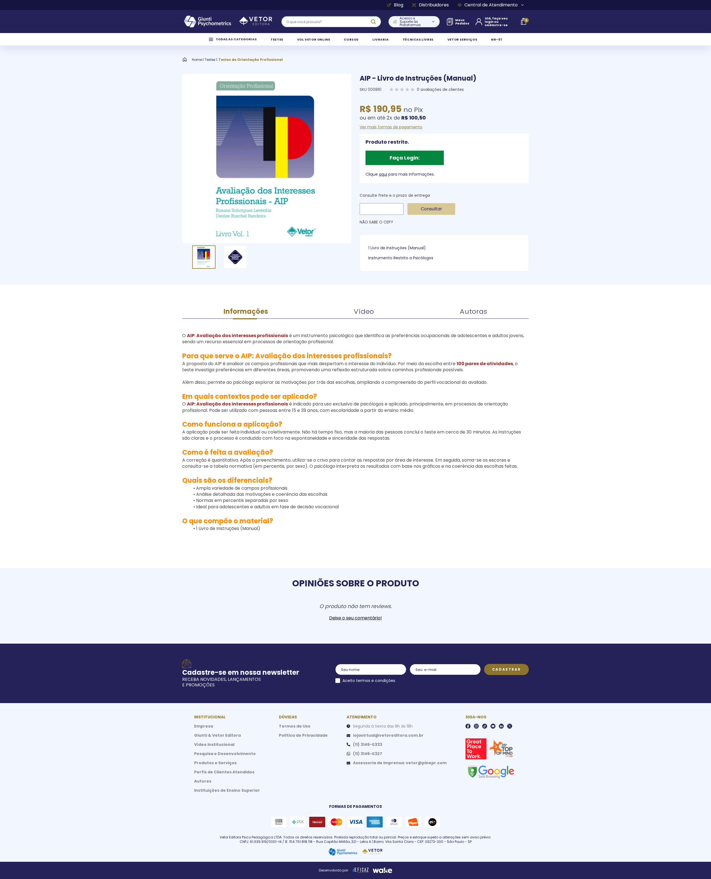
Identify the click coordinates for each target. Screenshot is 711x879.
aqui (383, 174)
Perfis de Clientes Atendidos (224, 772)
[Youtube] (492, 726)
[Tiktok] (484, 726)
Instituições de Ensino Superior (227, 790)
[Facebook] (467, 726)
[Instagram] (476, 726)
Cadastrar (506, 669)
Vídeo (364, 311)
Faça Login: (405, 157)
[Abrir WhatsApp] (697, 864)
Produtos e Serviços (215, 762)
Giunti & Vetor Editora (217, 735)
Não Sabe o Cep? (376, 222)
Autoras (473, 311)
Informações (246, 311)
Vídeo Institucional (214, 744)
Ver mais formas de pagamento (391, 127)
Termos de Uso (295, 726)
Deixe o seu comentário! (355, 618)
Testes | (211, 59)
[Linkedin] (501, 726)
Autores (202, 781)
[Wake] (382, 870)
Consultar (431, 209)
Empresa (203, 726)
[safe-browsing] (490, 771)
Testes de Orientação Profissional (250, 59)
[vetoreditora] (228, 22)
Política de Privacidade (303, 735)
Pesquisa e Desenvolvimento (225, 753)
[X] (509, 726)
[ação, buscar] (373, 21)
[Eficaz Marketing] (361, 870)
